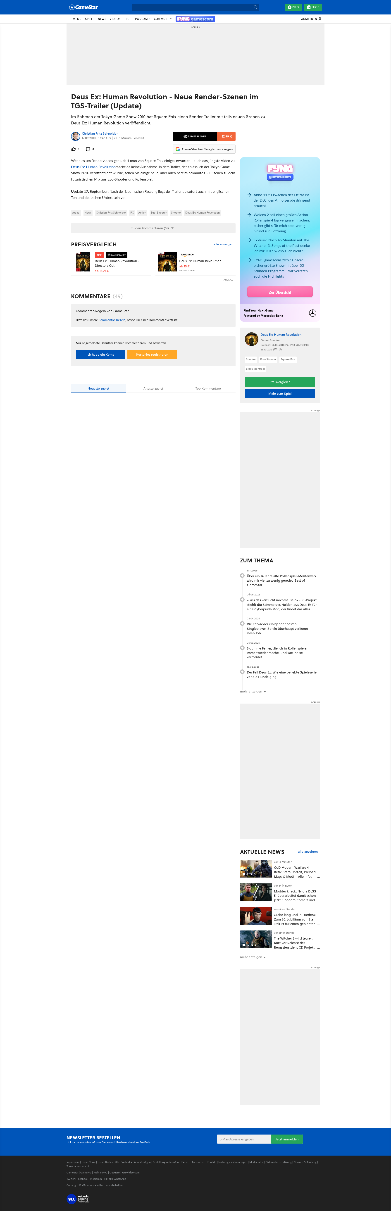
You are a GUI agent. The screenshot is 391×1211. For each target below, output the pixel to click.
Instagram (96, 1179)
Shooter (176, 212)
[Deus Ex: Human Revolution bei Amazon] (167, 261)
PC (132, 212)
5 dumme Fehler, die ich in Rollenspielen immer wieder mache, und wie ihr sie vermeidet (277, 653)
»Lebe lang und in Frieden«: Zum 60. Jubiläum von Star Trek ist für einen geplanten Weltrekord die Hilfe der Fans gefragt (295, 923)
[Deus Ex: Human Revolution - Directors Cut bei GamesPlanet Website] (83, 261)
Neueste (98, 388)
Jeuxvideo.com (131, 1172)
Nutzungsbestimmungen (232, 1162)
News (88, 212)
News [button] (102, 19)
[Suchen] (255, 7)
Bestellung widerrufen (166, 1162)
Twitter (71, 1179)
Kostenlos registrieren (152, 354)
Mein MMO (100, 1172)
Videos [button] (115, 19)
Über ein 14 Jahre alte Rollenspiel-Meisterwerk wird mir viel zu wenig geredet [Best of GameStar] (281, 581)
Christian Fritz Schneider (100, 134)
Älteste (153, 388)
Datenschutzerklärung (279, 1162)
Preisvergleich (94, 244)
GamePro (85, 1172)
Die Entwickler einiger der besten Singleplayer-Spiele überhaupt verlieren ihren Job (277, 628)
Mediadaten (256, 1162)
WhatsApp (120, 1179)
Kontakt (211, 1162)
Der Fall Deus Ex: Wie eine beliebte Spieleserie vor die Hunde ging (282, 674)
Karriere (185, 1162)
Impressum (73, 1162)
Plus (295, 7)
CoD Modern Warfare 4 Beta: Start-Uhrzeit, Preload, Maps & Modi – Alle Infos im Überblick (295, 874)
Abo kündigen (142, 1162)
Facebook (82, 1179)
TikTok (108, 1179)
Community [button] (163, 19)
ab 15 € (184, 266)
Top (208, 388)
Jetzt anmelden (287, 1139)
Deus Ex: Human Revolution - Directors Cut (117, 263)
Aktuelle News (262, 851)
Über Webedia (123, 1162)
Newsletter (198, 1162)
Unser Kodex (105, 1162)
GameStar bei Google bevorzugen (207, 149)
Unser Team (88, 1162)
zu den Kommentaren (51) (150, 228)
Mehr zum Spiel (280, 393)
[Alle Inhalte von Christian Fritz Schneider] (75, 136)
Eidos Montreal (255, 369)
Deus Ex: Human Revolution (93, 166)
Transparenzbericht (78, 1166)
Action (142, 212)
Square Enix (288, 359)
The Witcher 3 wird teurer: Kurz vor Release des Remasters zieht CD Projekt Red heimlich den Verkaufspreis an (294, 947)
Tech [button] (127, 19)
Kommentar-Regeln (112, 320)
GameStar (72, 1172)
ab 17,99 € (102, 271)
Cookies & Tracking (305, 1162)
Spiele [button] (89, 19)
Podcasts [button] (142, 19)
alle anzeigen (223, 244)
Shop (315, 7)
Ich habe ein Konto (100, 354)
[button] (75, 19)
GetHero (115, 1172)
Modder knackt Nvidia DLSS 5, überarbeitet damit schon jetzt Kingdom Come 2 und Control (295, 898)
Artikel (76, 212)
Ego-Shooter (159, 212)
